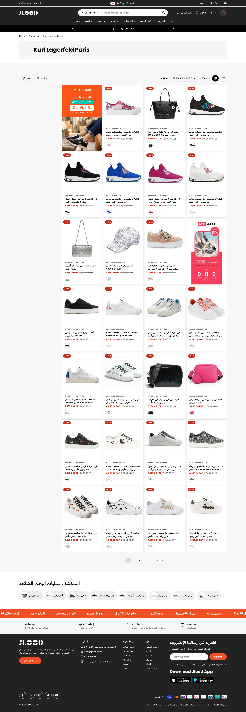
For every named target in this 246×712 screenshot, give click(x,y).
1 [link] (128, 560)
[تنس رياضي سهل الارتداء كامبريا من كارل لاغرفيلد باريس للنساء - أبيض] (123, 373)
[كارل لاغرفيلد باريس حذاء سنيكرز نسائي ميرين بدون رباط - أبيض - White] (192, 212)
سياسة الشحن (171, 704)
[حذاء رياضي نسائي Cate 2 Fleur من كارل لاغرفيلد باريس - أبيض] (82, 506)
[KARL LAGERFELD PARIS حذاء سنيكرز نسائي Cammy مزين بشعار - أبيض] (123, 440)
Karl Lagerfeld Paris (115, 128)
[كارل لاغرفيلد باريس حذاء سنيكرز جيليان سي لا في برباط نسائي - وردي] (123, 105)
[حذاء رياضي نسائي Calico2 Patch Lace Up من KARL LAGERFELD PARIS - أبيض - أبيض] (67, 412)
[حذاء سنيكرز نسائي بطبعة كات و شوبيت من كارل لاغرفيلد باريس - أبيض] (123, 506)
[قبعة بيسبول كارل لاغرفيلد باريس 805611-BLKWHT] (123, 239)
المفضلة (37, 3)
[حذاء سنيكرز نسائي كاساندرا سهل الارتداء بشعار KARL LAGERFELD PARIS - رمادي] (206, 440)
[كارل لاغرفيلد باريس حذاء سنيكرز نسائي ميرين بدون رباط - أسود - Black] (192, 145)
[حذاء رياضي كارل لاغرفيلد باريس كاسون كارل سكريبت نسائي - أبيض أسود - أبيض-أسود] (150, 479)
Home (22, 36)
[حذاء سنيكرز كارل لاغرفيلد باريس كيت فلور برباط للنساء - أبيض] (165, 506)
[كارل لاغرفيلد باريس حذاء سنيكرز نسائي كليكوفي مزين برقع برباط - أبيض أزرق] (165, 306)
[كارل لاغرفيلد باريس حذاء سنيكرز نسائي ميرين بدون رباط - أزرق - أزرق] (109, 212)
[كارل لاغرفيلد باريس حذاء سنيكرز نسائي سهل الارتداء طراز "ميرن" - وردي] (165, 172)
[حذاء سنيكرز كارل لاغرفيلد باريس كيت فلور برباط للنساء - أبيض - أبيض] (150, 546)
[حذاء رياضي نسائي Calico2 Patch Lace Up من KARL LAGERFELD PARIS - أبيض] (82, 373)
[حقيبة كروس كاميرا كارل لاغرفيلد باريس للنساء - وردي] (206, 373)
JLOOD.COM (33, 704)
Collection (34, 36)
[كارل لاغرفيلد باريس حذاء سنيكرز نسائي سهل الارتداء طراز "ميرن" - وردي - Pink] (150, 212)
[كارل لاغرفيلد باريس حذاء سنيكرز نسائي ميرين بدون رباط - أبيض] (206, 172)
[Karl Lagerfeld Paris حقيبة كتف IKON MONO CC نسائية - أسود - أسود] (150, 145)
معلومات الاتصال (220, 704)
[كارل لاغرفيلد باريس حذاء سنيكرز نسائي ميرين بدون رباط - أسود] (206, 105)
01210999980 (90, 656)
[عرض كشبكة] (215, 78)
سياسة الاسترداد (187, 704)
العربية (201, 3)
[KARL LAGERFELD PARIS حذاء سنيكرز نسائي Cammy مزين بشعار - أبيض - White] (109, 479)
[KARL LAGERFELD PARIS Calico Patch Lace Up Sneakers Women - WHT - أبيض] (109, 345)
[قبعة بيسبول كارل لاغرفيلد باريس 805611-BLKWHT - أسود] (109, 278)
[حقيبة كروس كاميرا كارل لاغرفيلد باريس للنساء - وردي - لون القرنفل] (192, 412)
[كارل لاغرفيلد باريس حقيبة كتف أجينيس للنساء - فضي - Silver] (67, 278)
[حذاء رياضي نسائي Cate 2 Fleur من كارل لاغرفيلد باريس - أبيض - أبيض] (67, 546)
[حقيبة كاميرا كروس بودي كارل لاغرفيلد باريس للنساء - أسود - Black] (150, 412)
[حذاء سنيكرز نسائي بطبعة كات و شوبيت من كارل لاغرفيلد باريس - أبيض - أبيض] (109, 546)
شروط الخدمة (203, 704)
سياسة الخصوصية (154, 704)
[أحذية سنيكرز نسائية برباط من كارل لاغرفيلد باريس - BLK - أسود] (67, 345)
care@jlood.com (93, 651)
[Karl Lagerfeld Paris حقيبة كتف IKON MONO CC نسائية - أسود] (165, 105)
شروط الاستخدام (194, 664)
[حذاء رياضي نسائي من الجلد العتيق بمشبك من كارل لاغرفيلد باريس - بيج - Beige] (150, 278)
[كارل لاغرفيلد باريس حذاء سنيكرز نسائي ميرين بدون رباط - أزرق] (123, 172)
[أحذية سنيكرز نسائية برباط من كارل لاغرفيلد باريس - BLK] (82, 306)
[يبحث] (164, 13)
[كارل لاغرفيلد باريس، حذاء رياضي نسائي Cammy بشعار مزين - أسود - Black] (67, 479)
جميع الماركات (25, 3)
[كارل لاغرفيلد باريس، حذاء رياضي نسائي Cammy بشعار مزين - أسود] (82, 440)
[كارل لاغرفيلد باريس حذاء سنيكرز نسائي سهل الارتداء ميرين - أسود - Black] (67, 212)
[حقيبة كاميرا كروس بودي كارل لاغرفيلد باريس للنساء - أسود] (165, 373)
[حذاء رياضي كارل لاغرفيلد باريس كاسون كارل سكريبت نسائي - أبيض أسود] (165, 440)
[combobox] (123, 12)
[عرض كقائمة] (223, 78)
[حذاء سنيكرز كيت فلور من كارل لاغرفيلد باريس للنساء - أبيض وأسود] (206, 506)
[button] (73, 28)
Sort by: (164, 78)
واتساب (189, 628)
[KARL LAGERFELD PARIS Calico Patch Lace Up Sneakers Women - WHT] (123, 306)
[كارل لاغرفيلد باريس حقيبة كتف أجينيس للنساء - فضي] (82, 239)
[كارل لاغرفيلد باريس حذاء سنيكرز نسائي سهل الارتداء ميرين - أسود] (82, 172)
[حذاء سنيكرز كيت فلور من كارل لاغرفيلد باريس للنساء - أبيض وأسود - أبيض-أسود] (192, 546)
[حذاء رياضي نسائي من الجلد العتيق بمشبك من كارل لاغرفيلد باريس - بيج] (165, 239)
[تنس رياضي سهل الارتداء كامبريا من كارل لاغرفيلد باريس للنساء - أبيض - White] (109, 412)
